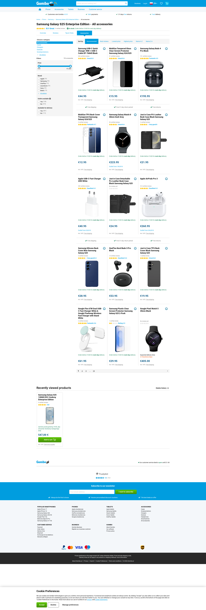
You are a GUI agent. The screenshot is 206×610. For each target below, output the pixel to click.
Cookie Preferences (101, 561)
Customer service (95, 9)
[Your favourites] (161, 3)
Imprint (92, 561)
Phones (75, 507)
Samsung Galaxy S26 (43, 513)
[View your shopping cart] (167, 3)
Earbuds (143, 515)
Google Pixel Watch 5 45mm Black (149, 309)
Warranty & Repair (42, 537)
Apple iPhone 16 (42, 511)
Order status (40, 529)
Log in (145, 3)
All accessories (85, 19)
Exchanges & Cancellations (45, 535)
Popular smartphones (46, 507)
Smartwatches (145, 519)
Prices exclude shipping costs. (122, 555)
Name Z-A (149, 41)
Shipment (40, 533)
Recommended (92, 41)
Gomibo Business (77, 527)
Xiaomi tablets (110, 513)
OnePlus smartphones (78, 513)
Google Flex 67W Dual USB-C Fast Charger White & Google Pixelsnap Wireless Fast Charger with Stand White (90, 313)
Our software (110, 529)
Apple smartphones (77, 509)
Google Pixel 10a (42, 517)
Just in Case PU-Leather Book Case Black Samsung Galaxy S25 (151, 116)
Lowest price (116, 41)
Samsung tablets (111, 511)
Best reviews (104, 41)
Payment (40, 527)
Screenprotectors (146, 511)
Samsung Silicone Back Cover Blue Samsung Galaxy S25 (88, 250)
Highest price (128, 41)
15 (94, 371)
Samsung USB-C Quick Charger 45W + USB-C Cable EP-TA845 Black (88, 50)
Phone (47, 9)
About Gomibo (110, 527)
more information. (122, 557)
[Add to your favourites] (104, 48)
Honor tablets (110, 515)
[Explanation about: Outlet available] (50, 99)
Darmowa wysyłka (49, 444)
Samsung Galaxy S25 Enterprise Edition (67, 19)
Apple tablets (110, 509)
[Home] (39, 9)
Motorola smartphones (78, 515)
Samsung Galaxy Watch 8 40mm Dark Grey (120, 115)
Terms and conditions (115, 561)
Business (81, 9)
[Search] (126, 3)
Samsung (51, 19)
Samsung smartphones (79, 511)
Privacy (86, 561)
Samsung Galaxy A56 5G (44, 515)
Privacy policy (110, 531)
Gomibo (109, 525)
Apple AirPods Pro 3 (149, 179)
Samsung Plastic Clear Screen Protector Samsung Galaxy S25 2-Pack (121, 310)
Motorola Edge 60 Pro (43, 519)
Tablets (70, 9)
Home (38, 19)
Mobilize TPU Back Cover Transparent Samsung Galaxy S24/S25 (89, 116)
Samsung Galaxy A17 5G (44, 521)
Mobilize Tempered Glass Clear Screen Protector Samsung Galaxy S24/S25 (120, 50)
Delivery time (41, 531)
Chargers (143, 513)
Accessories (59, 9)
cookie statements (101, 599)
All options (42, 55)
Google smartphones (78, 517)
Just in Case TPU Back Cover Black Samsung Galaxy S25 (150, 250)
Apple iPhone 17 (42, 509)
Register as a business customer (81, 529)
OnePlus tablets (111, 517)
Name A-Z (139, 41)
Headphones (144, 517)
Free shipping (88, 100)
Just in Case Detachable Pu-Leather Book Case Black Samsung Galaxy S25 (121, 181)
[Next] (168, 371)
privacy (89, 599)
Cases (143, 509)
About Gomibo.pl (77, 561)
